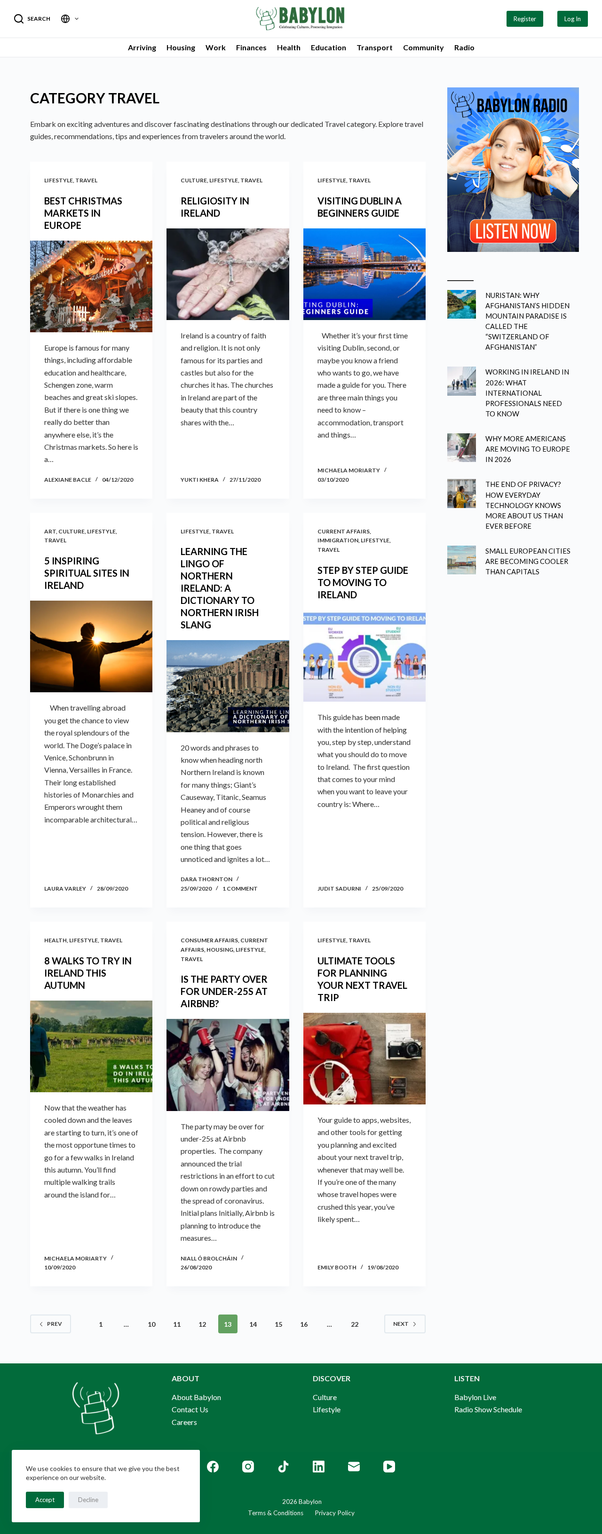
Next (401, 1323)
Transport (374, 47)
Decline (88, 1499)
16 (304, 1324)
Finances (251, 47)
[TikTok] (283, 1466)
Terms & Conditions (275, 1513)
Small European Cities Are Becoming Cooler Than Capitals (527, 561)
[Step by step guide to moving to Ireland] (364, 656)
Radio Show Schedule (488, 1409)
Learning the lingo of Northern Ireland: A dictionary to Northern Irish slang (220, 588)
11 (177, 1324)
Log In (572, 19)
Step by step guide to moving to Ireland (362, 582)
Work (216, 47)
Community (423, 47)
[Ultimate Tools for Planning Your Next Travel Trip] (364, 1058)
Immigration (337, 540)
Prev (54, 1323)
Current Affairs (343, 531)
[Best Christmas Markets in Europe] (91, 286)
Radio (464, 47)
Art (50, 531)
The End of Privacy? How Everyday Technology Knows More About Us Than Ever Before (524, 505)
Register (525, 19)
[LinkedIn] (319, 1466)
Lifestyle (58, 180)
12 (202, 1324)
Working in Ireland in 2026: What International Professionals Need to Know (527, 393)
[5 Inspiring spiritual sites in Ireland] (91, 646)
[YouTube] (389, 1466)
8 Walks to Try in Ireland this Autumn (88, 973)
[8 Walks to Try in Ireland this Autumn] (91, 1046)
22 (354, 1324)
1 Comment (240, 888)
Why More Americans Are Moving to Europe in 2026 (527, 448)
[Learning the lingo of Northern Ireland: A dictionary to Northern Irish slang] (227, 686)
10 (151, 1324)
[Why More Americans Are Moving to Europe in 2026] (461, 447)
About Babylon (196, 1397)
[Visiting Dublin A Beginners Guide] (364, 274)
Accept (45, 1499)
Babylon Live (475, 1397)
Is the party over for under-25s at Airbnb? (224, 991)
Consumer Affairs (209, 940)
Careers (184, 1421)
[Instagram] (248, 1466)
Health (289, 47)
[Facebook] (213, 1466)
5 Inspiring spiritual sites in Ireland (86, 573)
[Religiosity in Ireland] (227, 274)
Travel (86, 180)
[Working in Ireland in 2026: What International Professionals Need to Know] (461, 381)
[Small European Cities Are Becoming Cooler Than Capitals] (461, 560)
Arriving (142, 47)
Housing (180, 47)
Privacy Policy (329, 1513)
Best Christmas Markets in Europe (83, 213)
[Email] (354, 1466)
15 (278, 1324)
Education (328, 47)
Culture (194, 180)
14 (253, 1324)
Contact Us (190, 1409)
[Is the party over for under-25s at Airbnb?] (227, 1065)
